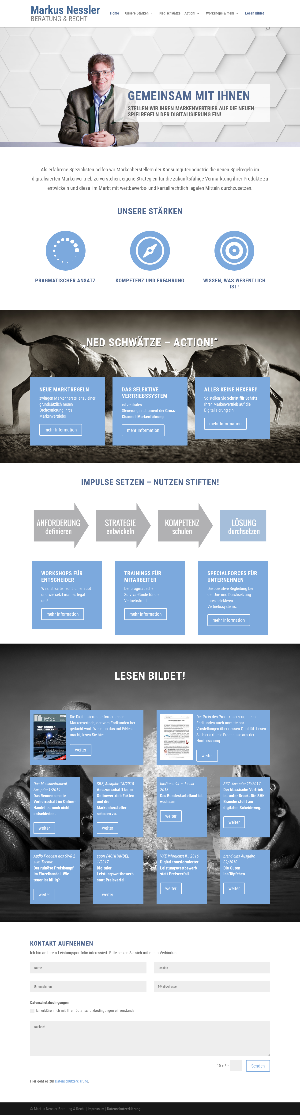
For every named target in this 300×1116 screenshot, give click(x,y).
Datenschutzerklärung (71, 1081)
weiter (80, 750)
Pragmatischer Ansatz (65, 281)
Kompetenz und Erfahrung (150, 281)
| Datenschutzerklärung (122, 1109)
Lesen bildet (254, 13)
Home (114, 13)
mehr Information (61, 430)
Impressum (96, 1109)
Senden (258, 1066)
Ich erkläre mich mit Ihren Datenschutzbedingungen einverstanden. (86, 1010)
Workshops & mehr (220, 13)
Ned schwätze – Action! (177, 13)
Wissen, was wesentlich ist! (234, 284)
